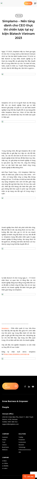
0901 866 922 (12, 422)
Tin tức (19, 16)
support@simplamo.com (10, 424)
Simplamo (5, 328)
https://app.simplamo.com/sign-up (16, 354)
